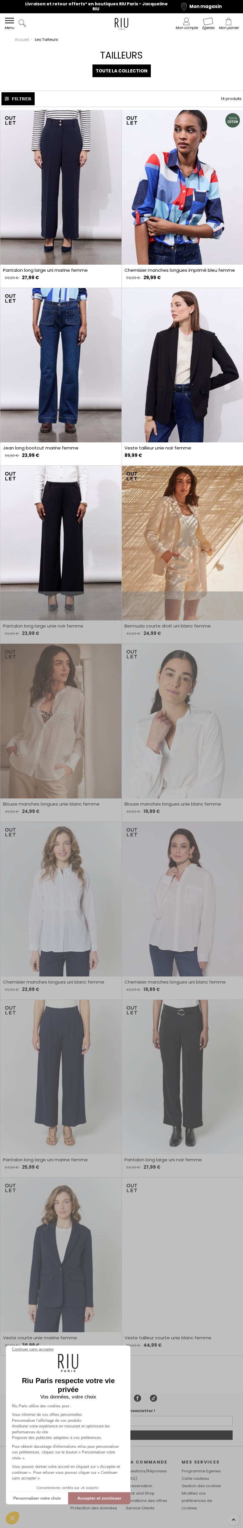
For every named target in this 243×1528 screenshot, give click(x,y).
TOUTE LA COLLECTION (122, 71)
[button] (12, 1518)
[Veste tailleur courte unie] (182, 1255)
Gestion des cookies (201, 1486)
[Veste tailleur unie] (182, 365)
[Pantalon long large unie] (61, 543)
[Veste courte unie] (61, 1255)
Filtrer (21, 98)
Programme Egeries (201, 1471)
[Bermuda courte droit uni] (182, 543)
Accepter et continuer (99, 1498)
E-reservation (139, 1486)
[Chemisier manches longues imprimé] (182, 187)
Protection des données (94, 1508)
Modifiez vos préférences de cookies (197, 1500)
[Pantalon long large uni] (61, 187)
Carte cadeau (195, 1478)
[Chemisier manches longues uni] (61, 899)
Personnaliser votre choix (37, 1498)
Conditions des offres (146, 1500)
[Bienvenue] (121, 25)
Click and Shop (140, 1493)
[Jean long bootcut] (61, 365)
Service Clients (140, 1508)
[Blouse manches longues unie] (61, 721)
